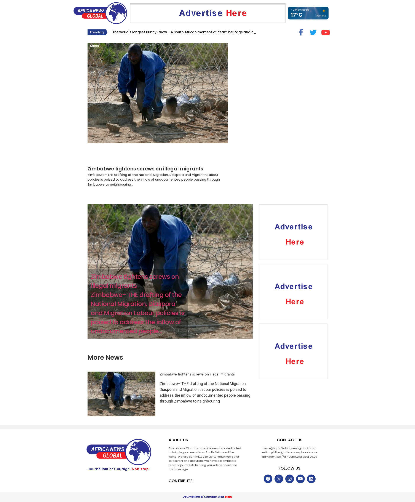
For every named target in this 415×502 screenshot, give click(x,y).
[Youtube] (300, 479)
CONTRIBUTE (180, 480)
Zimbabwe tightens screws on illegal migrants (145, 168)
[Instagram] (289, 479)
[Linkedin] (311, 479)
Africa (94, 45)
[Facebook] (268, 479)
